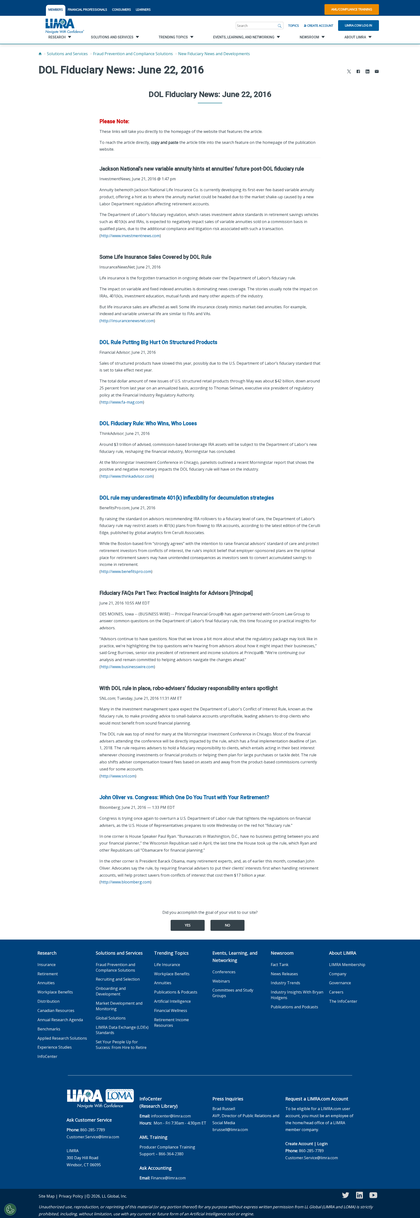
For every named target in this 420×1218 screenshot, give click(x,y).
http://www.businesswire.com (127, 666)
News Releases (284, 973)
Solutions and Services (67, 53)
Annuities (46, 982)
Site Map (47, 1196)
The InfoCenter (343, 1001)
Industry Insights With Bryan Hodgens (297, 994)
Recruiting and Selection (118, 979)
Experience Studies (54, 1047)
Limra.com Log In (358, 25)
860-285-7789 (92, 1129)
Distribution (48, 1001)
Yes (188, 925)
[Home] (40, 53)
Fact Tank (280, 964)
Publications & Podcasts (175, 992)
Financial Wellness (170, 1010)
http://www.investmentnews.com (130, 235)
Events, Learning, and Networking (234, 956)
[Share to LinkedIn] (367, 72)
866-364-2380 (171, 1154)
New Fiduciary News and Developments (214, 53)
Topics (293, 25)
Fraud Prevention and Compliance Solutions (133, 53)
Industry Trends (285, 982)
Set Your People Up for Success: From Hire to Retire (121, 1044)
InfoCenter (47, 1056)
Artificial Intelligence (172, 1001)
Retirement (47, 973)
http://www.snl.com (118, 776)
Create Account (319, 25)
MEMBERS (55, 9)
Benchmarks (48, 1029)
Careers (336, 992)
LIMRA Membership (347, 964)
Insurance (46, 964)
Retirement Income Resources (171, 1022)
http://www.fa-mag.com (122, 402)
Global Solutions (111, 1018)
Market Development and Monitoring (119, 1006)
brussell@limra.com (230, 1129)
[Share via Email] (376, 72)
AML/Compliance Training (351, 9)
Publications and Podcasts (294, 1007)
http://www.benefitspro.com (126, 571)
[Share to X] (349, 72)
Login (322, 1143)
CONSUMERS (121, 9)
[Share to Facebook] (358, 72)
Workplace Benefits (55, 992)
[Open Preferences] (10, 1209)
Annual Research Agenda (60, 1019)
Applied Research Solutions (62, 1038)
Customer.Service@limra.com (93, 1137)
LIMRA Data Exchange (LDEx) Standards (122, 1030)
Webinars (221, 981)
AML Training (153, 1137)
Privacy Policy (71, 1196)
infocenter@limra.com (171, 1116)
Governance (340, 982)
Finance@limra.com (168, 1178)
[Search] (279, 25)
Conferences (224, 972)
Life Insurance (167, 964)
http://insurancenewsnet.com (127, 320)
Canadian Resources (55, 1010)
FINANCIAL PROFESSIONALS (87, 9)
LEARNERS (143, 9)
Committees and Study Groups (232, 992)
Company (337, 973)
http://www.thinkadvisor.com (127, 476)
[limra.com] (64, 25)
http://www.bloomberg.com (125, 882)
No (227, 925)
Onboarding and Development (111, 991)
